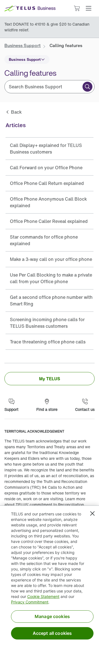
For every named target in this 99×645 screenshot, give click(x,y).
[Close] (92, 513)
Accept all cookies (52, 633)
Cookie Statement (43, 596)
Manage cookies (52, 616)
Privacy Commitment (29, 602)
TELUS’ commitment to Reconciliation (50, 504)
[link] (22, 45)
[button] (88, 8)
